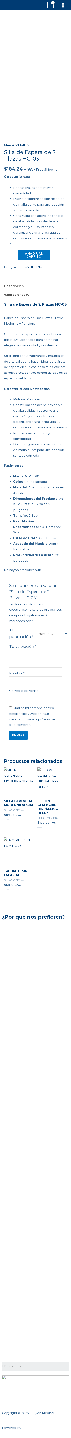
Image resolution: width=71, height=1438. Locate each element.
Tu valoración (22, 646)
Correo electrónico (25, 691)
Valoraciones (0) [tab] (17, 295)
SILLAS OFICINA (16, 144)
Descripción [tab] (14, 286)
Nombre (17, 673)
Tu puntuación (21, 633)
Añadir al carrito (34, 255)
